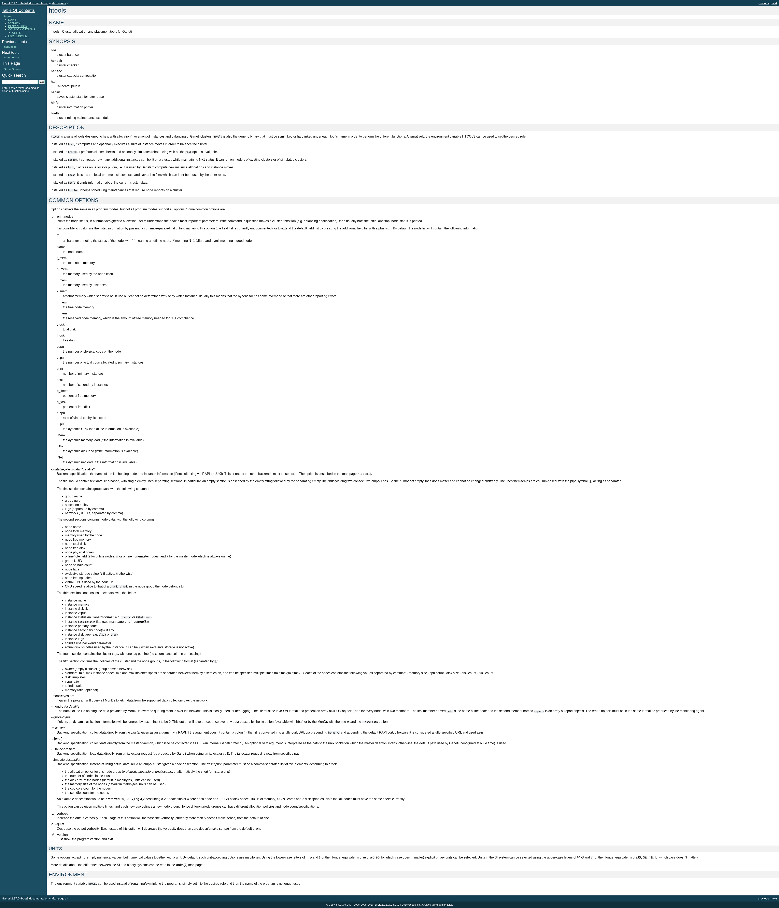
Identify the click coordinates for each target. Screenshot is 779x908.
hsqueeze (10, 46)
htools (8, 16)
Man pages (59, 3)
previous (763, 3)
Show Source (12, 69)
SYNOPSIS (15, 23)
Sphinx (442, 904)
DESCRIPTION (17, 26)
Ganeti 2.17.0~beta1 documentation (25, 3)
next (774, 3)
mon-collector (13, 57)
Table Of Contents (18, 10)
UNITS (16, 32)
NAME (12, 19)
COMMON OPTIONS (21, 29)
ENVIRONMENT (18, 36)
